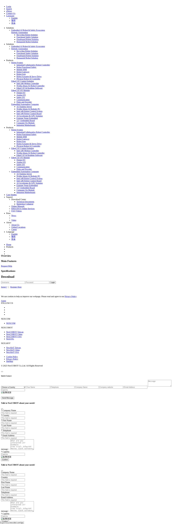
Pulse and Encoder (24, 102)
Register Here (16, 287)
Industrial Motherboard (25, 125)
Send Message (7, 398)
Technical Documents (25, 202)
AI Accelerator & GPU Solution (29, 116)
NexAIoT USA (12, 352)
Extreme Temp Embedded (27, 118)
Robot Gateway (22, 72)
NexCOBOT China (14, 334)
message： (5, 449)
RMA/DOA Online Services (23, 209)
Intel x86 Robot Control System (29, 111)
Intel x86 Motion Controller (27, 83)
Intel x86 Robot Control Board (28, 114)
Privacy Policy (12, 359)
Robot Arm (21, 74)
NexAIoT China (13, 350)
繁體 (13, 20)
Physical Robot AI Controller (28, 79)
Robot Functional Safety (26, 67)
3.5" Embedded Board (25, 120)
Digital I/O (20, 93)
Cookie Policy (12, 357)
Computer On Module (25, 123)
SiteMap (9, 361)
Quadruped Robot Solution (27, 39)
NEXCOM (10, 323)
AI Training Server (24, 107)
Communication (23, 100)
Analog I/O (21, 95)
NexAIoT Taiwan (13, 348)
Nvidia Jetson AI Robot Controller (30, 86)
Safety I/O (20, 97)
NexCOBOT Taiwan (14, 332)
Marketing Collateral (24, 204)
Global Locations (18, 227)
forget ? (4, 287)
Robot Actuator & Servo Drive (28, 76)
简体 (13, 23)
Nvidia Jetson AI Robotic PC (28, 109)
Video (13, 220)
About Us (15, 225)
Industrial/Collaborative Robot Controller (33, 65)
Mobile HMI (21, 69)
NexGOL (10, 339)
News (13, 215)
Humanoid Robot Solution (27, 42)
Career (14, 229)
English (14, 18)
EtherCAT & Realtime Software (29, 88)
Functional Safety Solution (27, 37)
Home (8, 244)
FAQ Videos (16, 211)
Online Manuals (17, 206)
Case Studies (11, 195)
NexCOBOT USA (14, 337)
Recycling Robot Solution (27, 35)
